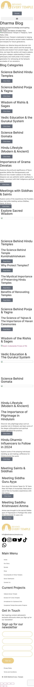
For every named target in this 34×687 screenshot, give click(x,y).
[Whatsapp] (4, 545)
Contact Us (7, 582)
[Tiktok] (25, 539)
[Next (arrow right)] (5, 686)
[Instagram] (9, 539)
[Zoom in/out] (1, 683)
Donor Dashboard (9, 578)
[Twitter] (19, 539)
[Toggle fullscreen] (5, 683)
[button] (17, 18)
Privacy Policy (8, 668)
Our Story (6, 563)
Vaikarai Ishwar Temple (10, 594)
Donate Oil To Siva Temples (12, 597)
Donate (6, 567)
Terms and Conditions (10, 672)
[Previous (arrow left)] (1, 686)
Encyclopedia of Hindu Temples (13, 575)
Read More (6, 261)
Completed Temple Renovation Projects (15, 605)
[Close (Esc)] (12, 683)
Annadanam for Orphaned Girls (13, 601)
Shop (5, 571)
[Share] (9, 683)
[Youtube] (14, 539)
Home (5, 559)
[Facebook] (4, 539)
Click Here (6, 81)
